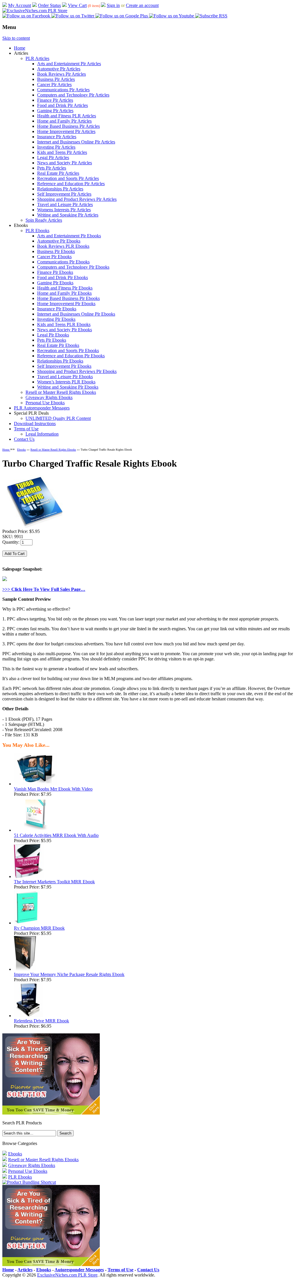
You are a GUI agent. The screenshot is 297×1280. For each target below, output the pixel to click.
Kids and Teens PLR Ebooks (63, 324)
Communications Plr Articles (63, 89)
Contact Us (24, 439)
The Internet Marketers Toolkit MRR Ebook (54, 881)
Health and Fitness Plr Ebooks (65, 287)
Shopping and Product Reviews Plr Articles (77, 199)
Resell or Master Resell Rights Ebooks (61, 392)
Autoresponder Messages (79, 1269)
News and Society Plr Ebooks (64, 329)
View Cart (77, 5)
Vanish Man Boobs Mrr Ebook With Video (53, 788)
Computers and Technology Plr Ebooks (73, 267)
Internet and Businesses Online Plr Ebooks (76, 314)
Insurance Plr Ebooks (56, 308)
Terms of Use (26, 428)
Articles (24, 1269)
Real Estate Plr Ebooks (58, 345)
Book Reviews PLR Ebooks (63, 246)
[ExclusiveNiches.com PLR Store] (34, 10)
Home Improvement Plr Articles (66, 131)
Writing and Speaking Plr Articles (67, 214)
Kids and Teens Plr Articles (62, 152)
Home (19, 47)
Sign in (113, 5)
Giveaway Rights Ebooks (49, 397)
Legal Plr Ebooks (53, 334)
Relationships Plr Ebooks (60, 360)
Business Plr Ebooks (56, 251)
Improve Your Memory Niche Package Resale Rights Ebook (69, 974)
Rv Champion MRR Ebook (39, 928)
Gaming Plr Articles (55, 110)
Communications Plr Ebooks (63, 261)
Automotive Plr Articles (58, 68)
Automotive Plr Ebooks (58, 240)
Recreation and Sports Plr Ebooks (68, 350)
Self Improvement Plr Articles (64, 194)
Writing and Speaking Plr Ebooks (67, 387)
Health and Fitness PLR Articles (66, 115)
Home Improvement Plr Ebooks (66, 303)
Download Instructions (35, 423)
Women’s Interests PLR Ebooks (66, 381)
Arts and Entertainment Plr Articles (69, 63)
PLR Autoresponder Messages (42, 407)
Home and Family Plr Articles (64, 121)
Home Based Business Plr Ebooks (68, 298)
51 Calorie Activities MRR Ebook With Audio (56, 835)
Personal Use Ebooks (45, 402)
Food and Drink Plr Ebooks (62, 277)
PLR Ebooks (37, 230)
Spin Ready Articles (44, 220)
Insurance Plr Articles (56, 136)
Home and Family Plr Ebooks (64, 293)
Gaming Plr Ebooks (55, 282)
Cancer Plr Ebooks (54, 256)
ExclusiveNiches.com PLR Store (67, 1274)
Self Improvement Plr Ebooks (64, 366)
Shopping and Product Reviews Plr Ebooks (77, 371)
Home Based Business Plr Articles (68, 126)
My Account (19, 5)
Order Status (49, 5)
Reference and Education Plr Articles (71, 183)
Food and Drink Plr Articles (62, 105)
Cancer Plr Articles (54, 84)
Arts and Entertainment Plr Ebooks (69, 235)
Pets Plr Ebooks (51, 340)
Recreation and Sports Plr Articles (68, 178)
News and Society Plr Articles (64, 162)
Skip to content (16, 38)
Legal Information (42, 433)
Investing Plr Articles (56, 147)
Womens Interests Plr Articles (64, 209)
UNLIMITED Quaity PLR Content (58, 418)
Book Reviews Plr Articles (61, 74)
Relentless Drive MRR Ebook (41, 1020)
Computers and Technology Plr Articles (73, 94)
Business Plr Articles (56, 79)
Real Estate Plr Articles (58, 173)
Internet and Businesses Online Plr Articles (76, 141)
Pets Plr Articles (51, 167)
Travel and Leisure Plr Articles (65, 204)
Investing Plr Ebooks (56, 319)
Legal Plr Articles (53, 157)
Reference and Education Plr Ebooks (71, 355)
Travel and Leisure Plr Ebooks (65, 376)
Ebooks (21, 449)
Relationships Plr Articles (60, 188)
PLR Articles (37, 58)
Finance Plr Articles (55, 100)
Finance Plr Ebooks (55, 272)
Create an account (142, 5)
